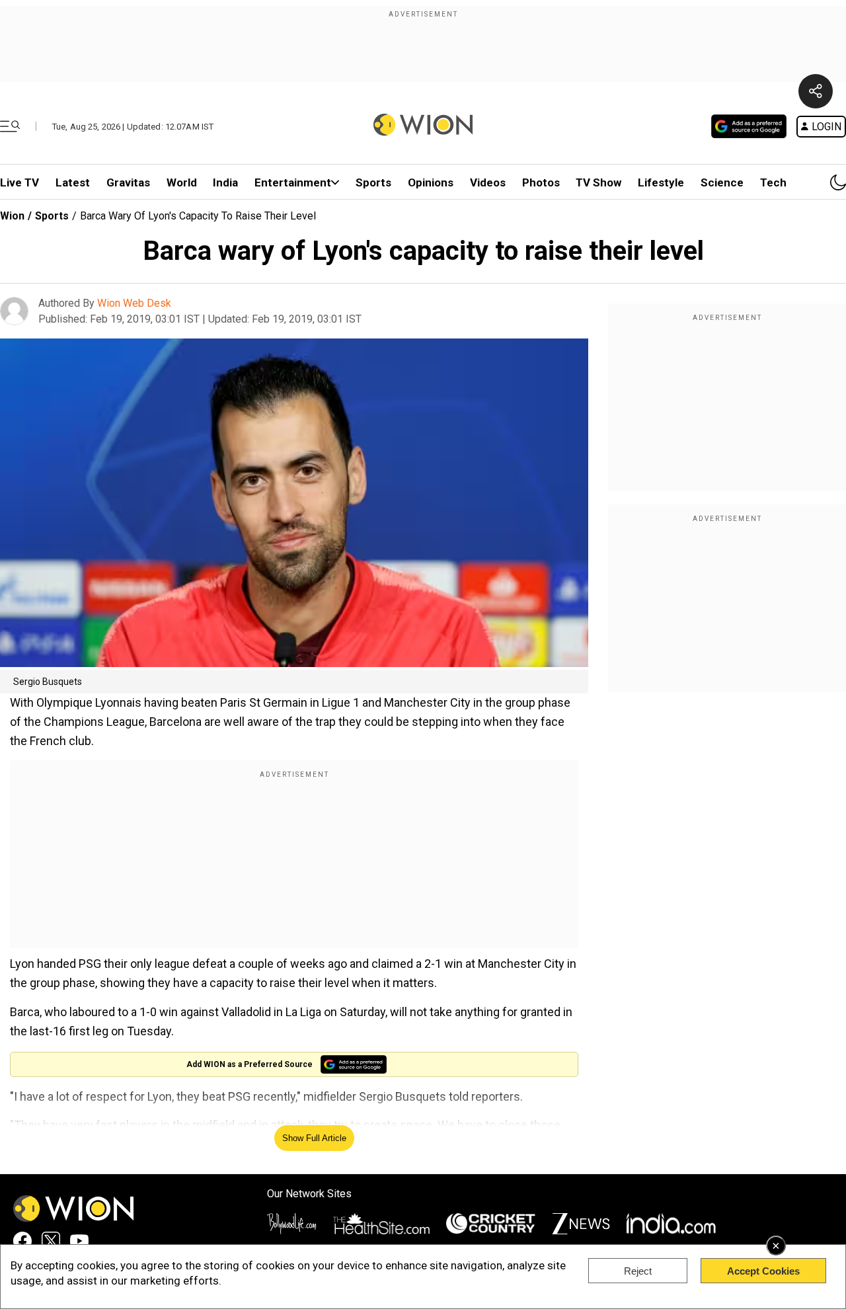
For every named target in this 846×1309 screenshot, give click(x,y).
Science (722, 182)
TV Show (598, 182)
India (225, 182)
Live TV (19, 182)
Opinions (430, 182)
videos (488, 182)
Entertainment (292, 182)
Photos (541, 182)
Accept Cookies (763, 1271)
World (182, 182)
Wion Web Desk (134, 303)
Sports (373, 182)
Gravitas (128, 182)
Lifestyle (661, 182)
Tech (773, 182)
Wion (12, 216)
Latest (73, 182)
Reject (638, 1271)
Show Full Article (314, 1138)
